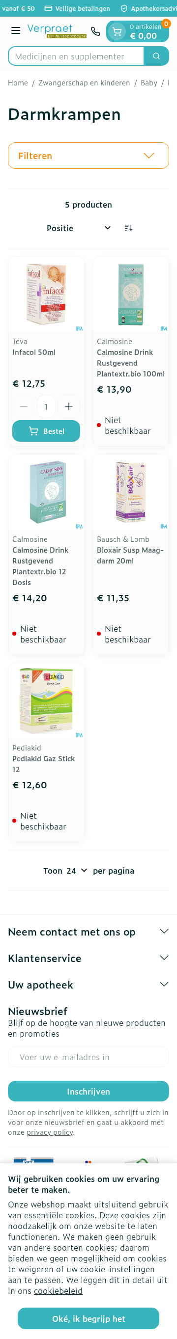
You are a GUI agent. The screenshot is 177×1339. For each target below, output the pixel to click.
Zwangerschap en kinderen (84, 82)
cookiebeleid (58, 1290)
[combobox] (76, 56)
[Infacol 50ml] (46, 294)
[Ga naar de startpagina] (57, 31)
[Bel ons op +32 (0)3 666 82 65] (95, 31)
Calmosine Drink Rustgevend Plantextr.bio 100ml (131, 362)
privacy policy (50, 1131)
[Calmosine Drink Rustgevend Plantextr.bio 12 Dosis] (46, 492)
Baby (149, 82)
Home (18, 82)
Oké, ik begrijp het (88, 1318)
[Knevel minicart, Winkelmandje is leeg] (117, 31)
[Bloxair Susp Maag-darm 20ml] (131, 492)
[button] (88, 155)
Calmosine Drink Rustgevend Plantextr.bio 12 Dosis (40, 565)
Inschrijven (88, 1091)
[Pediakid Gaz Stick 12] (46, 701)
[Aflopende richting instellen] (128, 228)
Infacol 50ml (34, 352)
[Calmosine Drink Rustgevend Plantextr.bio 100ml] (131, 294)
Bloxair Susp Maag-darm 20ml (130, 554)
